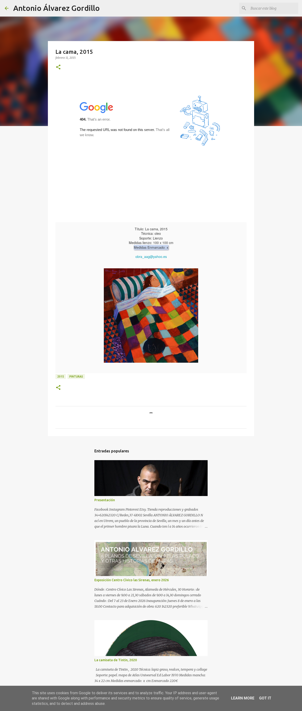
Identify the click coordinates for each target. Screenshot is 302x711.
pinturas (76, 376)
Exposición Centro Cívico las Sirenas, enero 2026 (131, 580)
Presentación (104, 500)
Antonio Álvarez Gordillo (56, 8)
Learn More (242, 698)
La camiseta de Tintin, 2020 (115, 660)
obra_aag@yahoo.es (151, 256)
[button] (58, 67)
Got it (265, 698)
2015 (60, 376)
